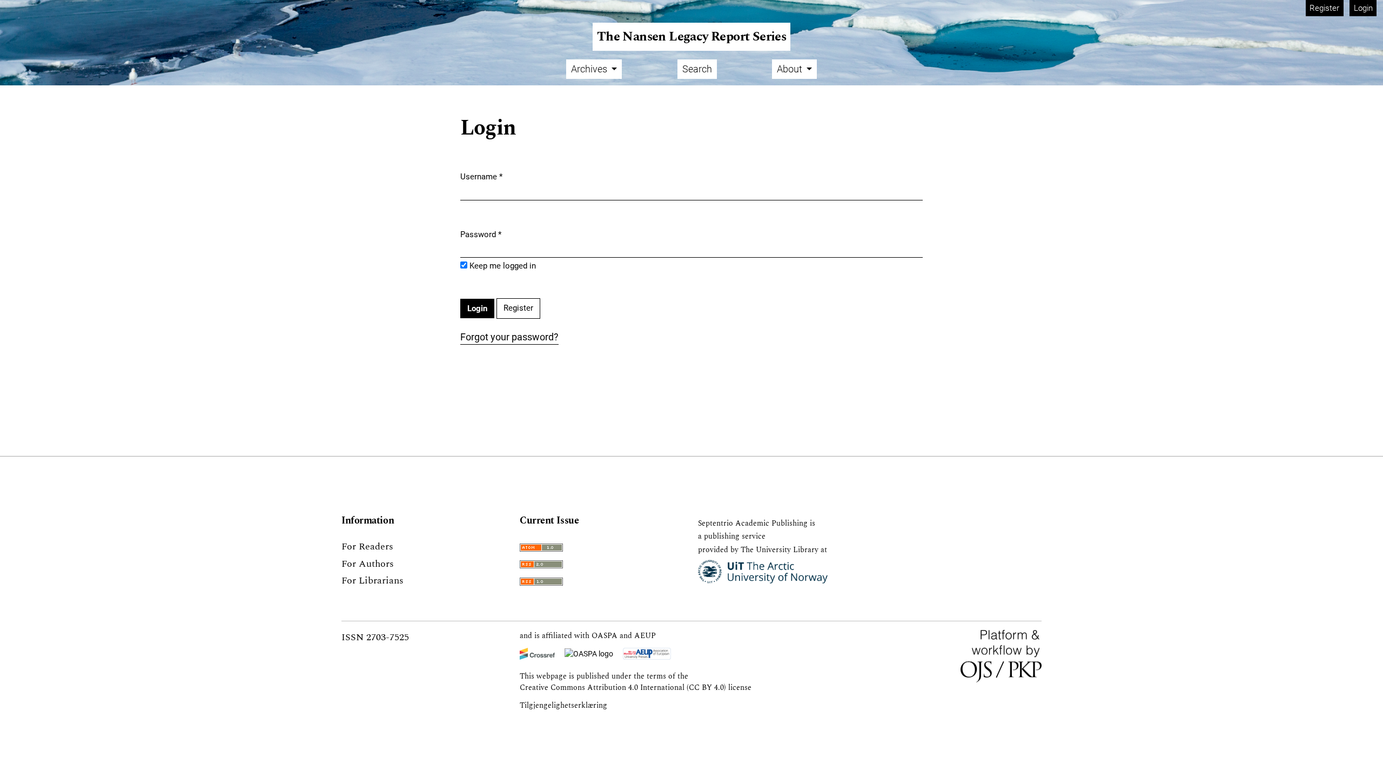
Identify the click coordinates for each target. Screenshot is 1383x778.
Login (1363, 8)
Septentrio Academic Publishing (753, 523)
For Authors (367, 563)
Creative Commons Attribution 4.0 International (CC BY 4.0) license (635, 687)
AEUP (645, 635)
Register (1324, 8)
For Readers (367, 546)
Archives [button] (590, 69)
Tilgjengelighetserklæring (563, 705)
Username (481, 176)
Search (697, 69)
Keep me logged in (502, 266)
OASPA (604, 635)
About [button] (790, 69)
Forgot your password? (509, 337)
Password (480, 234)
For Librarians (372, 580)
